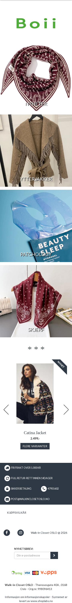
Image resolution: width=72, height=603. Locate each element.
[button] (6, 532)
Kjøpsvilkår (16, 512)
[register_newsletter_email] (54, 555)
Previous (6, 410)
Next (66, 410)
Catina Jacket (35, 432)
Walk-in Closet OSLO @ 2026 (49, 532)
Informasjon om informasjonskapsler (27, 597)
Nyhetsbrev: (23, 548)
